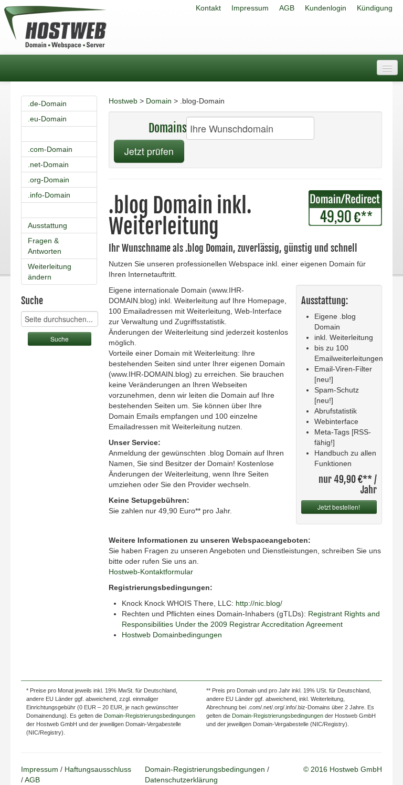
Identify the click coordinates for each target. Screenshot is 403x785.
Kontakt (208, 8)
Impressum (250, 8)
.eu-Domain (47, 119)
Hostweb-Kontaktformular (151, 571)
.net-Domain (48, 164)
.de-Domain (47, 103)
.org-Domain (48, 179)
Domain (159, 101)
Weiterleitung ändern (49, 271)
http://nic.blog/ (259, 603)
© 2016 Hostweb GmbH (342, 769)
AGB (286, 8)
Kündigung (375, 8)
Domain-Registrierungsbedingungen (149, 715)
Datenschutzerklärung (181, 780)
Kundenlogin (325, 8)
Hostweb (123, 101)
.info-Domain (49, 195)
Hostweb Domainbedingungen (172, 635)
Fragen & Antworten (44, 245)
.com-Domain (50, 149)
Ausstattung (47, 225)
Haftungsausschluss (98, 769)
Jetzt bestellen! (338, 506)
